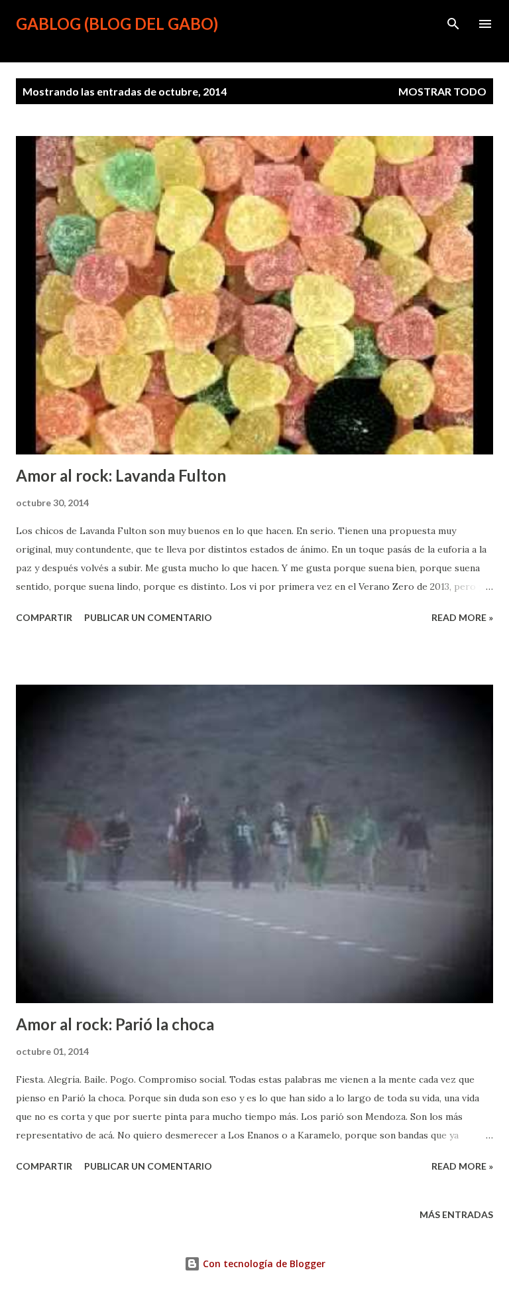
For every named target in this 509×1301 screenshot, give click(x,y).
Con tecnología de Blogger (262, 1263)
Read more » (462, 617)
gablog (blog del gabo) (117, 23)
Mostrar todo (442, 91)
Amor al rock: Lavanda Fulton (121, 475)
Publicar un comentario (148, 617)
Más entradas (456, 1214)
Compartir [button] (44, 617)
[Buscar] (453, 24)
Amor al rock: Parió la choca (115, 1024)
